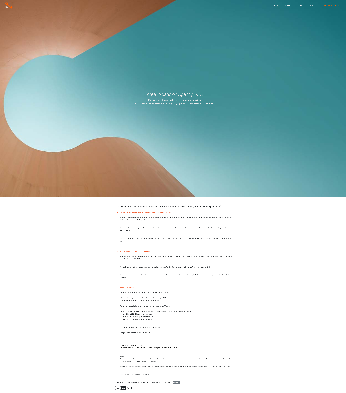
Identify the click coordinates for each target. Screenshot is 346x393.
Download (176, 383)
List (123, 388)
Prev (118, 388)
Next (128, 388)
